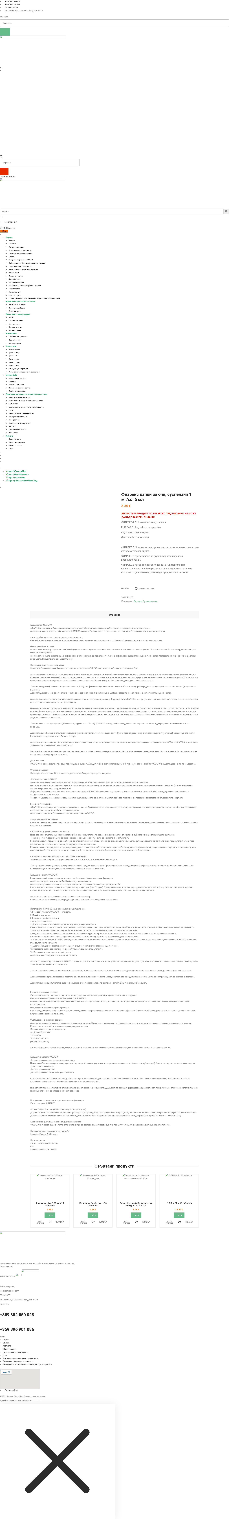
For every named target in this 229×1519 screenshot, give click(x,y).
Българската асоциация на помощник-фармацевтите (27, 1364)
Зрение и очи (150, 601)
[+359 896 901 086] (1, 1322)
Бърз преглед (40, 1222)
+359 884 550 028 (17, 1314)
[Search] (4, 171)
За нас (6, 1343)
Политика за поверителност (15, 1352)
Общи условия (9, 1349)
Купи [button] (51, 1215)
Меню (4, 231)
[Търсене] (5, 32)
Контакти (7, 1346)
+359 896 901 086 (17, 1329)
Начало (6, 1340)
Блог (5, 1355)
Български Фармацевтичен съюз (18, 1361)
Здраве (138, 601)
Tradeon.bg (37, 1401)
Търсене (4, 17)
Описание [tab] (114, 614)
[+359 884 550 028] (1, 1307)
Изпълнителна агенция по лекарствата (20, 1358)
